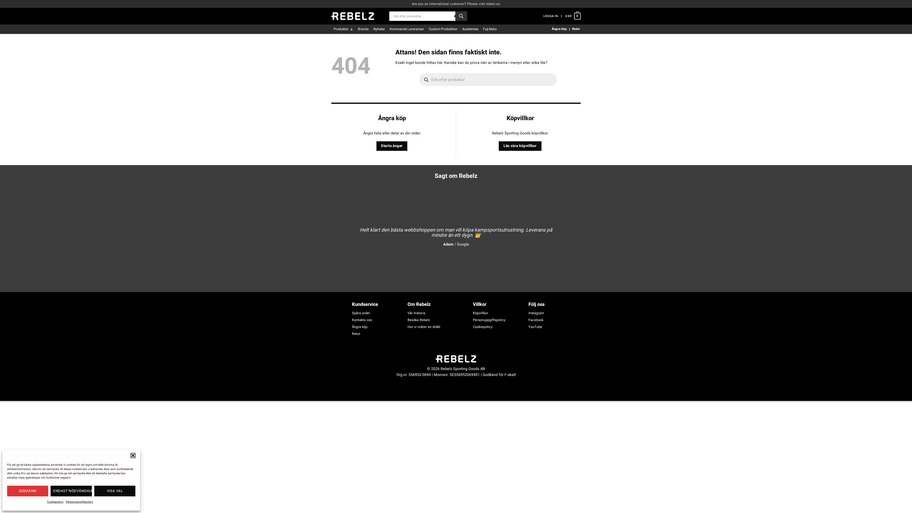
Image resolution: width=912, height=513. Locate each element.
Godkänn (28, 491)
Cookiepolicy (55, 502)
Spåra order (361, 313)
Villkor (479, 304)
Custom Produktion (443, 29)
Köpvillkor (480, 313)
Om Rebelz (419, 304)
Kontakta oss (362, 320)
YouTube (535, 326)
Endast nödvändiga (72, 491)
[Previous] (342, 233)
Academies (470, 29)
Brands (363, 29)
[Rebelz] (352, 16)
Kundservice (365, 304)
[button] (133, 455)
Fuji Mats (490, 29)
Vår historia (416, 313)
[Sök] (461, 16)
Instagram (536, 313)
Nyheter (379, 29)
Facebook (535, 320)
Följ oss (536, 304)
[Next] (569, 233)
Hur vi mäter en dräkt (424, 326)
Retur (356, 333)
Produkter (341, 29)
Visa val (115, 491)
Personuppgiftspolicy (79, 502)
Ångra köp (359, 326)
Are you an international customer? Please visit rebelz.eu (456, 3)
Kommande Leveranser (407, 29)
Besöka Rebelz (419, 320)
